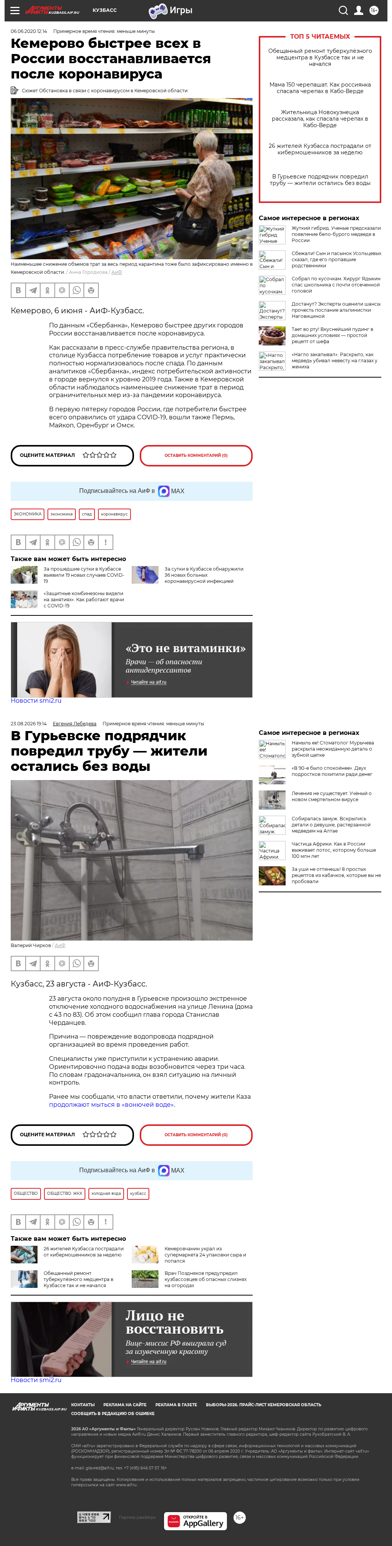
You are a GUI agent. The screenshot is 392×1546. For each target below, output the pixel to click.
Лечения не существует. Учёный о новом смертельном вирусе (332, 796)
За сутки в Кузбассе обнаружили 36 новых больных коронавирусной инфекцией (204, 575)
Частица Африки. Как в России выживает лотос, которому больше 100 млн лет (334, 850)
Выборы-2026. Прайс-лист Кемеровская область (263, 1404)
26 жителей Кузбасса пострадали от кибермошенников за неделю (320, 149)
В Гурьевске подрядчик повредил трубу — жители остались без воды (320, 180)
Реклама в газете (176, 1404)
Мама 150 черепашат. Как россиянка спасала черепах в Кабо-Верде (320, 88)
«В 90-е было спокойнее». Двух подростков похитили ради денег (332, 771)
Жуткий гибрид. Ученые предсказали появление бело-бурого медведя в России (336, 234)
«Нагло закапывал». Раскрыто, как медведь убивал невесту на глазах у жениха (334, 361)
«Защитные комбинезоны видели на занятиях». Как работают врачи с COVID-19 (84, 600)
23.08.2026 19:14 (29, 723)
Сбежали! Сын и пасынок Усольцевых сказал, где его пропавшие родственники (336, 259)
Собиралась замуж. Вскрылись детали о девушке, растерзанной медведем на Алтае (331, 825)
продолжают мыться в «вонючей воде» (111, 1104)
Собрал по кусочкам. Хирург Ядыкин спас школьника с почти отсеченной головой (336, 285)
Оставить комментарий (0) (196, 455)
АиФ (116, 272)
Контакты (83, 1404)
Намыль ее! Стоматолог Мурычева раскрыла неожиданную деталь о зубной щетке (333, 749)
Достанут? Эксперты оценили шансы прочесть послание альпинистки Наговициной (336, 310)
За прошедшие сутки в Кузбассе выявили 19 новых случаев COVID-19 (84, 575)
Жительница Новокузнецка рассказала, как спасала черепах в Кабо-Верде (320, 119)
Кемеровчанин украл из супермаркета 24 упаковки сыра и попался (205, 1255)
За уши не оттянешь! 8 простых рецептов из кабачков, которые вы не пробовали (336, 875)
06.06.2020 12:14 (29, 31)
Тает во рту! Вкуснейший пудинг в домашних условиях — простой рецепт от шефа (332, 335)
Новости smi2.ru (36, 700)
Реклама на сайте (125, 1404)
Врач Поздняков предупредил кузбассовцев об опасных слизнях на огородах (206, 1279)
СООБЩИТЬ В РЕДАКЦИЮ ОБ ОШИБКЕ (113, 1413)
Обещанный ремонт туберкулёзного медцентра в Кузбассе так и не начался (320, 57)
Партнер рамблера (137, 1517)
